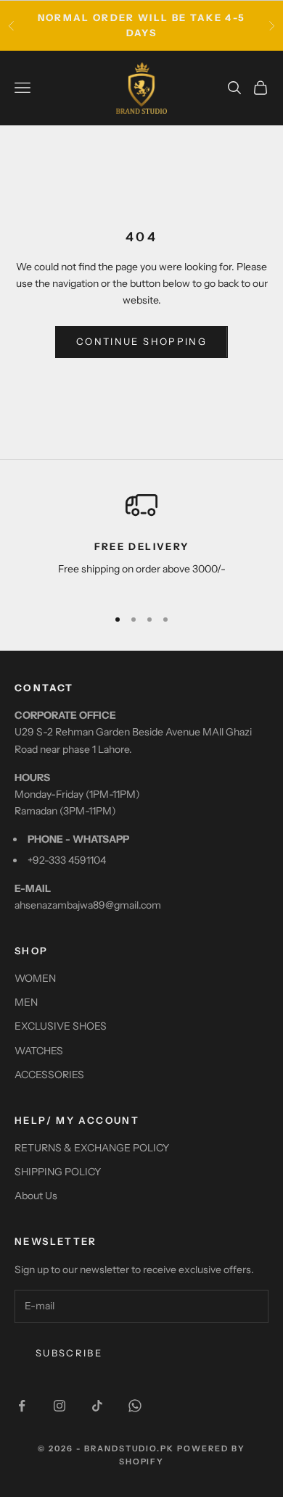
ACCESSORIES (49, 1074)
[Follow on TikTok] (97, 1405)
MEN (26, 1002)
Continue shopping (141, 341)
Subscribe (69, 1353)
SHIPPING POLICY (58, 1171)
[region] (141, 541)
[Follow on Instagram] (59, 1405)
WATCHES (39, 1050)
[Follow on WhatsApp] (135, 1405)
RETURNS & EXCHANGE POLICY (92, 1147)
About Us (36, 1195)
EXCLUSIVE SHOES (61, 1026)
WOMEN (35, 978)
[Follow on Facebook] (22, 1405)
